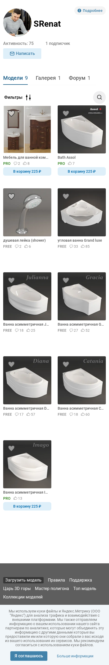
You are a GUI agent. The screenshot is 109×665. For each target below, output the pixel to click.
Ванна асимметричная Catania (81, 408)
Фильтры (13, 97)
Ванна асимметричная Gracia (81, 324)
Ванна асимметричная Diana (26, 408)
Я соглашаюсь (29, 655)
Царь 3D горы (17, 588)
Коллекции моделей (23, 597)
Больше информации (75, 656)
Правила (56, 580)
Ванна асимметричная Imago (26, 492)
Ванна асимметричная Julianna (26, 324)
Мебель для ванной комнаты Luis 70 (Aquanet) (26, 157)
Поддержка (80, 580)
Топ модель (84, 588)
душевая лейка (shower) (24, 240)
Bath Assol (67, 157)
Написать (25, 53)
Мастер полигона (52, 588)
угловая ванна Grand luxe (80, 240)
